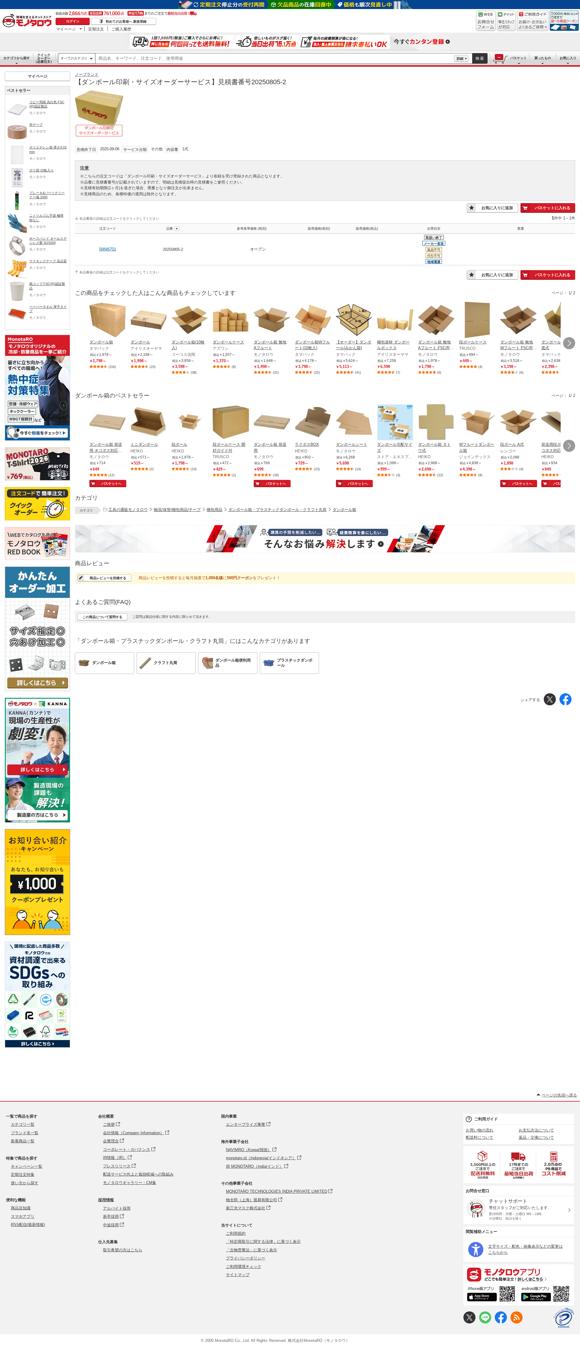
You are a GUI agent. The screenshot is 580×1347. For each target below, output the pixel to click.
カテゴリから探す (16, 58)
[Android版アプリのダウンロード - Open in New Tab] (546, 1294)
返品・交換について (536, 1137)
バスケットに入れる (552, 208)
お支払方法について (536, 1130)
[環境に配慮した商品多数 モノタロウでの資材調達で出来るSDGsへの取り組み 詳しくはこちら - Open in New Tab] (37, 1046)
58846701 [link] (107, 249)
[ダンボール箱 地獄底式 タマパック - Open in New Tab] (559, 320)
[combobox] (274, 59)
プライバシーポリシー (245, 1258)
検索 (480, 58)
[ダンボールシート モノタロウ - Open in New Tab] (354, 423)
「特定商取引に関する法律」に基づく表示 (263, 1241)
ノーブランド (86, 74)
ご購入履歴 (121, 29)
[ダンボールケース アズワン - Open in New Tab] (231, 320)
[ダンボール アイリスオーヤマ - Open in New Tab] (148, 320)
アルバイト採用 (116, 1208)
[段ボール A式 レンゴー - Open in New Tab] (518, 423)
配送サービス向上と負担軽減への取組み (138, 1174)
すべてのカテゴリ (74, 58)
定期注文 (96, 29)
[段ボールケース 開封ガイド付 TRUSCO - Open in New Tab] (231, 423)
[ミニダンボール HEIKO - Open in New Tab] (148, 423)
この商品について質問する (102, 617)
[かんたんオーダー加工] (37, 689)
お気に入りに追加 (497, 208)
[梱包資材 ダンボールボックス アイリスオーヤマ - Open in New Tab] (395, 320)
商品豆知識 (21, 1208)
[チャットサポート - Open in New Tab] (506, 21)
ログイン (72, 21)
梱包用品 (214, 509)
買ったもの (542, 58)
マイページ (66, 29)
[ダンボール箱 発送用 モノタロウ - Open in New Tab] (272, 423)
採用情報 (106, 1200)
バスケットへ (111, 483)
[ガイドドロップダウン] (533, 25)
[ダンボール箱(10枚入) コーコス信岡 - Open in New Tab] (190, 320)
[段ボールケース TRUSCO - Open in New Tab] (477, 320)
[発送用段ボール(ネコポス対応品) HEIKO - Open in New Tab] (559, 423)
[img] (28, 21)
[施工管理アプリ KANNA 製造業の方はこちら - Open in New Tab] (37, 820)
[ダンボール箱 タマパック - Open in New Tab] (107, 320)
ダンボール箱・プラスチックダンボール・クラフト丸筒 (277, 509)
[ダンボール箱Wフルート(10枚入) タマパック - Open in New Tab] (313, 320)
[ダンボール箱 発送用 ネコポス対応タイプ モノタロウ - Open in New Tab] (107, 423)
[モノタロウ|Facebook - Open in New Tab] (501, 1322)
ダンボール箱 (344, 509)
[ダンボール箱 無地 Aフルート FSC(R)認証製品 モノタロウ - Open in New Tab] (436, 320)
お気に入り (568, 58)
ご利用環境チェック (243, 1266)
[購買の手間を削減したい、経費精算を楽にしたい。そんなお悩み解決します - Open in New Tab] (325, 539)
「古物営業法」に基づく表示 (251, 1250)
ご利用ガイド (486, 1119)
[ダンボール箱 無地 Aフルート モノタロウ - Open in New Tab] (272, 320)
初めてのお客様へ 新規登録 (126, 21)
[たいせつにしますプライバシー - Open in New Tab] (563, 1318)
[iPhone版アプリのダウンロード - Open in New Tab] (491, 1294)
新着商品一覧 (22, 1141)
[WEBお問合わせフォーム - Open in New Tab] (486, 21)
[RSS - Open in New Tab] (517, 1322)
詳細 (460, 58)
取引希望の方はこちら (122, 1250)
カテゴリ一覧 (22, 1124)
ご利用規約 (236, 1233)
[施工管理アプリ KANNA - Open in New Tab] (37, 774)
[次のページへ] (569, 343)
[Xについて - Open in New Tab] (469, 1322)
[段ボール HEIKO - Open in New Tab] (190, 423)
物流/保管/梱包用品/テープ (177, 509)
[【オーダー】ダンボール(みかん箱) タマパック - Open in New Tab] (354, 320)
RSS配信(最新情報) (28, 1224)
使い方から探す (24, 1183)
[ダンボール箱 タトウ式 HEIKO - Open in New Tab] (436, 423)
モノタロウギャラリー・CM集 (129, 1182)
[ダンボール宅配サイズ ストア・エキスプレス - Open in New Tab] (395, 423)
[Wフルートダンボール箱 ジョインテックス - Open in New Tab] (477, 423)
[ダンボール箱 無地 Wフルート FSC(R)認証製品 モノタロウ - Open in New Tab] (518, 320)
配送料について (479, 1137)
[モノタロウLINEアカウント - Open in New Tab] (485, 1322)
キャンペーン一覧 (26, 1166)
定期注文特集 (22, 1174)
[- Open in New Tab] (483, 1165)
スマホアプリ (22, 1216)
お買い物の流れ (479, 1130)
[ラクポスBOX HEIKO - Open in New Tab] (313, 423)
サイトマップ (238, 1274)
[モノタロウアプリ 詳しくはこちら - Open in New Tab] (518, 1274)
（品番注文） (44, 58)
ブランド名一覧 (24, 1133)
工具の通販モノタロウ (128, 509)
